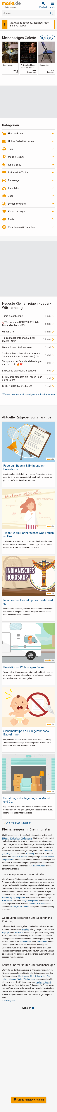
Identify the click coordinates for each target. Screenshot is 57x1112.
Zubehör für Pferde (36, 903)
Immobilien (14, 188)
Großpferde (7, 900)
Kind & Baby (14, 164)
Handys (25, 929)
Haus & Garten (16, 133)
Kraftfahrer (15, 838)
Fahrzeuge (13, 180)
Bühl (31, 976)
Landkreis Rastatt (43, 982)
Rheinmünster (39, 866)
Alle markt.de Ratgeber (18, 822)
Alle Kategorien (8, 1000)
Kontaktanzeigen (17, 211)
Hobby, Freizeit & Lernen (21, 141)
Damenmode (25, 941)
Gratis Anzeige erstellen (30, 1099)
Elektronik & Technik (19, 172)
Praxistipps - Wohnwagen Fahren (24, 667)
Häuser (5, 838)
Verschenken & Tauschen (21, 227)
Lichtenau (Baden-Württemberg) (22, 979)
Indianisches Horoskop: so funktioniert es (28, 601)
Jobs (10, 195)
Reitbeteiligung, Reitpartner (13, 897)
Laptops (5, 932)
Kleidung (30, 853)
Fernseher (19, 932)
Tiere (10, 149)
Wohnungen (26, 838)
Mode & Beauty (16, 156)
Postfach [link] (43, 7)
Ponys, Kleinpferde (30, 900)
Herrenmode (42, 941)
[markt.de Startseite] (11, 3)
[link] (10, 58)
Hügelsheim (22, 976)
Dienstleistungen (17, 203)
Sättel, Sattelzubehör (20, 906)
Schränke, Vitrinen (19, 856)
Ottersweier (40, 976)
